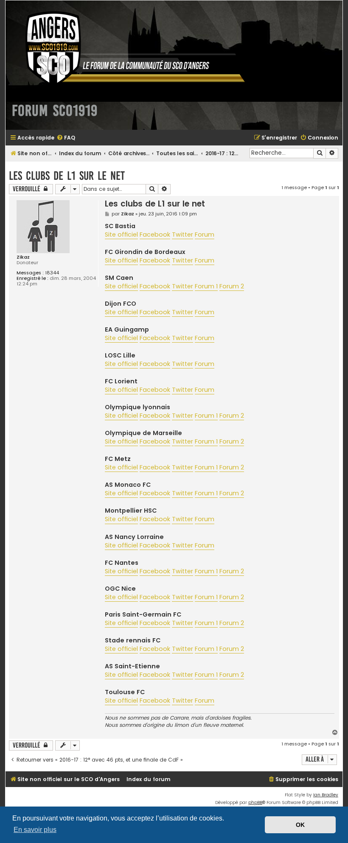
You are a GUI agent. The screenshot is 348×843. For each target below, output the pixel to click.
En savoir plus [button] (35, 829)
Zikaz (23, 257)
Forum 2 (231, 286)
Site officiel (121, 234)
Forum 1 (206, 286)
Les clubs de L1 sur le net (67, 175)
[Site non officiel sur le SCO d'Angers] (129, 48)
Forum (204, 234)
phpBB (255, 802)
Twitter (182, 234)
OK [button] (300, 824)
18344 (52, 273)
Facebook (155, 234)
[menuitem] (65, 138)
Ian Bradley (325, 795)
